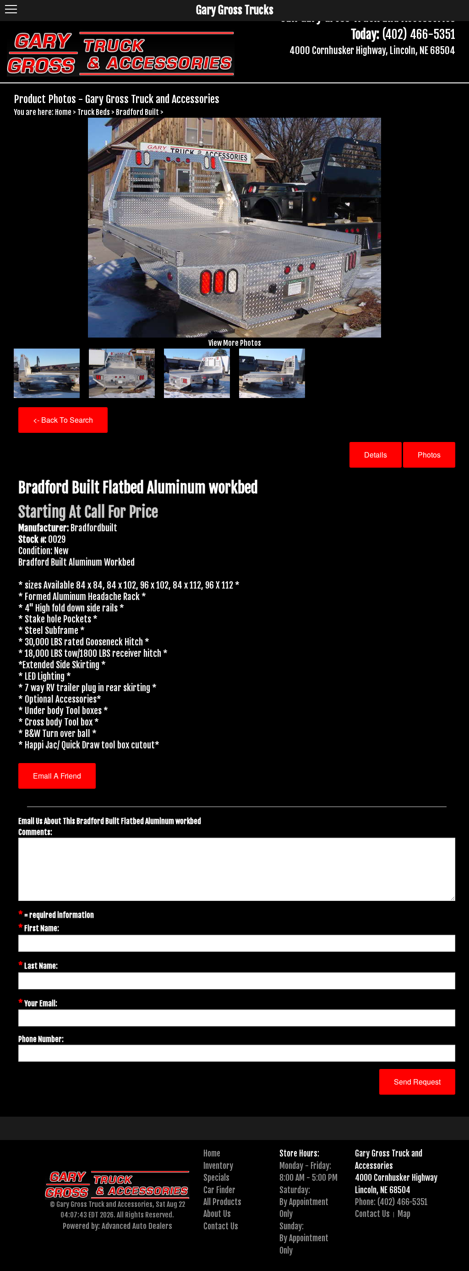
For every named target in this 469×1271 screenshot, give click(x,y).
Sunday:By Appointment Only (303, 1238)
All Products (222, 1202)
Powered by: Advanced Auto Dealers (117, 1226)
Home (63, 112)
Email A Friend (57, 775)
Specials (216, 1178)
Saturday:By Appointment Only (303, 1202)
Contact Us (220, 1226)
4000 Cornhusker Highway (396, 1178)
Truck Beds (93, 112)
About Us (217, 1214)
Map (404, 1214)
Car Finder (219, 1190)
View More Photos (234, 343)
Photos (429, 454)
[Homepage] (120, 52)
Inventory (218, 1166)
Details (375, 454)
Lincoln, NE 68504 (382, 1190)
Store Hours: (299, 1153)
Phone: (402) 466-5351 (391, 1202)
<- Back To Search (63, 420)
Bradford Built (137, 112)
